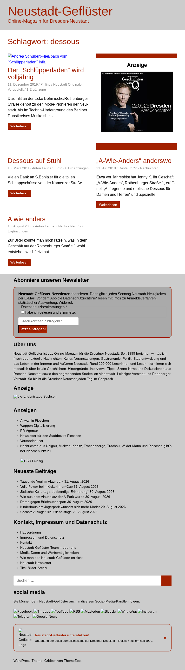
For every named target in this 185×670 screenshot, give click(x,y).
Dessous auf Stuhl (34, 160)
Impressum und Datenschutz (42, 537)
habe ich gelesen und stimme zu (50, 312)
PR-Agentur (29, 431)
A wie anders (27, 219)
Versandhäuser (31, 441)
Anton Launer (42, 168)
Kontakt (26, 542)
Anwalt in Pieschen (34, 420)
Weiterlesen (19, 126)
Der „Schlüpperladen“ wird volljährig (46, 74)
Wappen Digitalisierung (37, 425)
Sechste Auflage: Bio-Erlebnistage (46, 512)
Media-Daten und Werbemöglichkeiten (49, 553)
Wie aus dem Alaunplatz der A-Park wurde (52, 497)
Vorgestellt (16, 89)
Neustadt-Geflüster (60, 11)
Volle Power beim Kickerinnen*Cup (46, 486)
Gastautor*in (128, 168)
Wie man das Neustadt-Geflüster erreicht (51, 558)
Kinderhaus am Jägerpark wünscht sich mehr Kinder (60, 507)
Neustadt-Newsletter (35, 563)
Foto (58, 168)
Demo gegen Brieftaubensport (43, 502)
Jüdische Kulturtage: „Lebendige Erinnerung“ (54, 492)
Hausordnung (30, 532)
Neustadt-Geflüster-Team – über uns (48, 547)
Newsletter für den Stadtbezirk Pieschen (50, 436)
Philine (45, 84)
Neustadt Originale (67, 84)
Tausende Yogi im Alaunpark (41, 481)
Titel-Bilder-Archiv (33, 568)
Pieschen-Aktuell (38, 451)
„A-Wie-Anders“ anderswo (134, 160)
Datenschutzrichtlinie (79, 298)
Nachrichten (149, 168)
